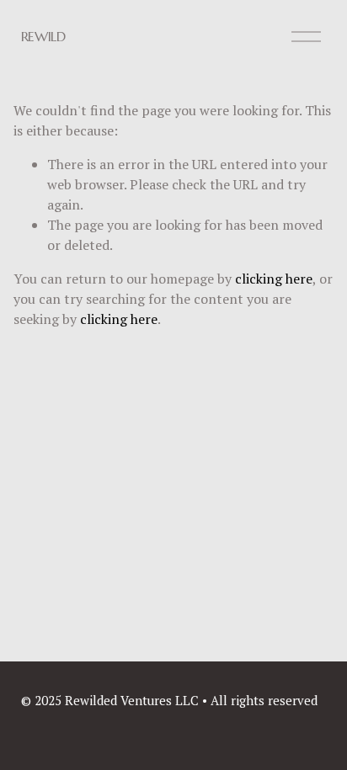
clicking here (273, 278)
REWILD (43, 36)
